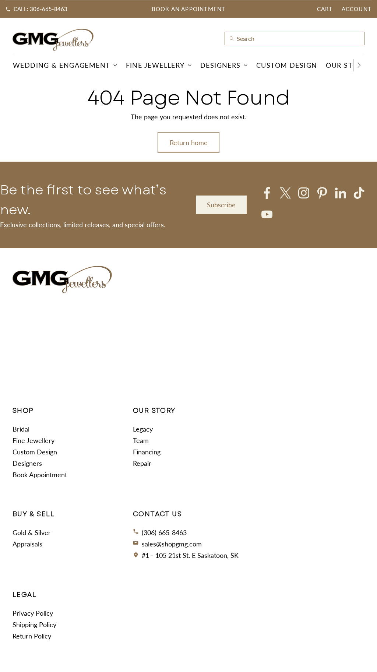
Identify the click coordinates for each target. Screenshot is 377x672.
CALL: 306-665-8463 (40, 9)
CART (325, 9)
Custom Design (35, 452)
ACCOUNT (356, 9)
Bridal (21, 429)
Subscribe (221, 205)
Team (141, 440)
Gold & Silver (32, 532)
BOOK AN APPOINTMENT (189, 9)
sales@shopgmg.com (172, 544)
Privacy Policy (33, 613)
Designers (27, 463)
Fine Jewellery (33, 440)
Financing (147, 452)
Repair (142, 463)
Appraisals (27, 544)
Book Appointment (40, 475)
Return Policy (32, 636)
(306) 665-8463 (164, 532)
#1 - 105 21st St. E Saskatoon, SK (190, 555)
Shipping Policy (34, 624)
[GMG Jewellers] (53, 40)
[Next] (358, 65)
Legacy (143, 429)
